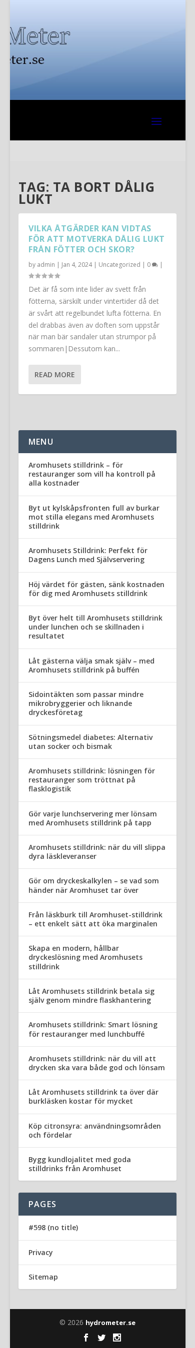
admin (46, 264)
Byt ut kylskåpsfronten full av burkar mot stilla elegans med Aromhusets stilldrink (94, 517)
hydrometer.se (111, 1322)
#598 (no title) (53, 1227)
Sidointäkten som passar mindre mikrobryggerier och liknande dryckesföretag (86, 703)
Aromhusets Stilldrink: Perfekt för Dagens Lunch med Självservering (88, 555)
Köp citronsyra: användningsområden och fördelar (94, 1130)
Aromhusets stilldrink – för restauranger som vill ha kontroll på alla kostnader (92, 474)
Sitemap (43, 1277)
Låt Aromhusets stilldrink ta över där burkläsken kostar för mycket (93, 1096)
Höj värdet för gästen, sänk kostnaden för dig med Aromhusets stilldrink (96, 589)
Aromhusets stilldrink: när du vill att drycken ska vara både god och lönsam (96, 1063)
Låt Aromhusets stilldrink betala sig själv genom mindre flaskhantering (91, 995)
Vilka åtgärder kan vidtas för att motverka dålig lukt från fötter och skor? (96, 239)
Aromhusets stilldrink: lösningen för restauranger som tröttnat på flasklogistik (91, 779)
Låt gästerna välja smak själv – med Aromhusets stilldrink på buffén (91, 665)
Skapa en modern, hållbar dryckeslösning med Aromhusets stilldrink (85, 957)
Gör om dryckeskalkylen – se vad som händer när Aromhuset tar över (93, 885)
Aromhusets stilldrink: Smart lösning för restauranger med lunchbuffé (93, 1029)
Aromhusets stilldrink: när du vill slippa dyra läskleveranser (97, 851)
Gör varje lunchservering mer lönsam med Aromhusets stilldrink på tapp (92, 818)
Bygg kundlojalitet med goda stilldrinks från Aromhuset (79, 1164)
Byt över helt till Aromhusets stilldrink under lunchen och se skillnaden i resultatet (95, 627)
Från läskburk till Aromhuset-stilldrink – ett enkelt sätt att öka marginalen (95, 919)
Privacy (40, 1252)
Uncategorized (119, 264)
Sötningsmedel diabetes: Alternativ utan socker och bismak (90, 741)
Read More (54, 374)
